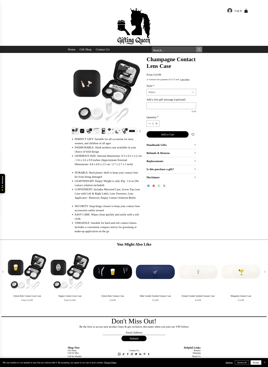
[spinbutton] (153, 126)
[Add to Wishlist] (193, 137)
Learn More (167, 82)
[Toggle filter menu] (189, 273)
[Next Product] (265, 323)
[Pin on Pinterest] (153, 188)
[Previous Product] (3, 323)
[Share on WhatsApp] (159, 188)
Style (150, 88)
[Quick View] (27, 323)
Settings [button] (229, 362)
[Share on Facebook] (148, 188)
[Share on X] (164, 188)
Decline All (242, 362)
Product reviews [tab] (80, 265)
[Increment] (156, 126)
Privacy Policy (110, 362)
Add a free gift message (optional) (166, 102)
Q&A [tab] (94, 265)
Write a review (166, 246)
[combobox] (171, 95)
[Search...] (199, 49)
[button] (246, 11)
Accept (256, 362)
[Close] (264, 362)
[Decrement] (149, 126)
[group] (134, 334)
